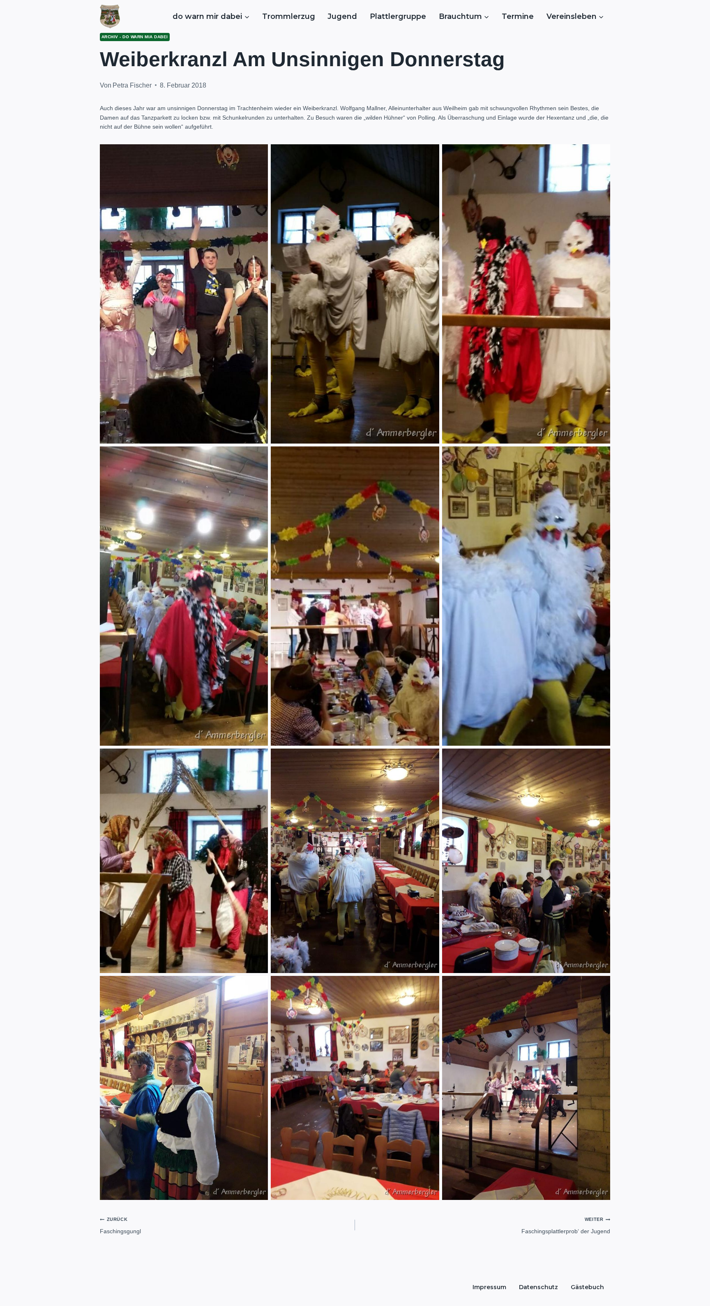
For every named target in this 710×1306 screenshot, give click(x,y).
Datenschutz (538, 1287)
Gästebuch (587, 1287)
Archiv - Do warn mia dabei (134, 37)
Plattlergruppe (398, 16)
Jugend (342, 16)
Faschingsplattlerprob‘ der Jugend (565, 1225)
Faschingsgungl (120, 1225)
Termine (518, 16)
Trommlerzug (288, 16)
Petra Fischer (132, 85)
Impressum (489, 1287)
